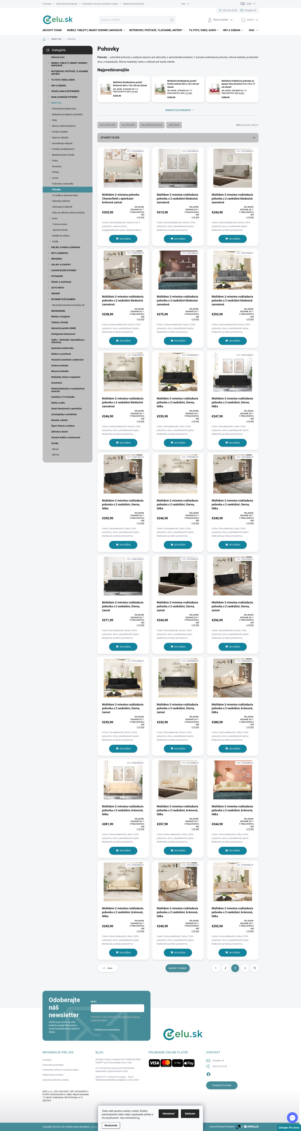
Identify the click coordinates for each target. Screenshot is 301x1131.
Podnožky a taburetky (62, 183)
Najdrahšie (128, 125)
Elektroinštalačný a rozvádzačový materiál (67, 390)
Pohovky (56, 189)
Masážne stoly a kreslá (63, 155)
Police (55, 160)
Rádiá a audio (58, 402)
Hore (110, 968)
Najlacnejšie (107, 125)
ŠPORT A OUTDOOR (61, 282)
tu (138, 1117)
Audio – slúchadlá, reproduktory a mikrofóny (68, 341)
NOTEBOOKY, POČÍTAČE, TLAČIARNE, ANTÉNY (69, 72)
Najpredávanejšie (151, 125)
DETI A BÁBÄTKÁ (59, 253)
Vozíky (55, 241)
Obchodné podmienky (66, 4)
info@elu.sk (218, 1060)
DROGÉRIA (56, 259)
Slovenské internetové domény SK (68, 305)
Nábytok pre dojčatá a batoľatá (67, 114)
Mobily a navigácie (60, 316)
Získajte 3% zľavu (289, 1127)
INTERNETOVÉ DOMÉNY (63, 299)
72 (254, 968)
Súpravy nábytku (60, 137)
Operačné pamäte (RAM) (63, 328)
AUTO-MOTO (57, 287)
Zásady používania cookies (55, 1080)
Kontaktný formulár (221, 1085)
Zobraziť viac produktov (178, 110)
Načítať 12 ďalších (178, 968)
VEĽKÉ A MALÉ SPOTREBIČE (65, 91)
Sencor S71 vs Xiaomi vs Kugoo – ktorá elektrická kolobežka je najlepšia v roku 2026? (117, 1078)
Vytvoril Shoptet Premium (222, 1126)
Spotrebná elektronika (62, 348)
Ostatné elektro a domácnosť (65, 437)
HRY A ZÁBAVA (58, 85)
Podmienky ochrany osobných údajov (100, 4)
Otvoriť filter (109, 137)
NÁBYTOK (56, 103)
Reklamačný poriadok (133, 4)
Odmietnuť (168, 1113)
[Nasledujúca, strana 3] (245, 968)
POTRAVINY (57, 276)
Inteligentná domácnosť (63, 334)
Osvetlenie (56, 383)
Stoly (54, 120)
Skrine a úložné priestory (64, 126)
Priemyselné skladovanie (64, 108)
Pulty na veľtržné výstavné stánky (68, 212)
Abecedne (174, 125)
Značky (54, 443)
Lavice (55, 178)
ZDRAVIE (55, 293)
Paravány (56, 166)
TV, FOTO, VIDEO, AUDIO (63, 80)
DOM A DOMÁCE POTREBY (64, 97)
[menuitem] (53, 30)
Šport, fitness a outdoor (63, 426)
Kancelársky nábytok (62, 143)
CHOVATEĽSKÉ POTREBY (64, 270)
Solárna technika (59, 365)
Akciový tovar (58, 57)
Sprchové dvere (60, 230)
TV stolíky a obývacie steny (65, 195)
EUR (249, 3)
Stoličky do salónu (61, 235)
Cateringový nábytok (62, 207)
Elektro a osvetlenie (61, 354)
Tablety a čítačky (59, 322)
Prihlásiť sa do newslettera (107, 1029)
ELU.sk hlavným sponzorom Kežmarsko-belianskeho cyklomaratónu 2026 (115, 1069)
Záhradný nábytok (61, 201)
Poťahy (55, 172)
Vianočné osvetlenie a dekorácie (67, 359)
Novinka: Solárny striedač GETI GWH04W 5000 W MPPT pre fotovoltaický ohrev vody (118, 1061)
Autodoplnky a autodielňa (64, 414)
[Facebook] (208, 1073)
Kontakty (46, 4)
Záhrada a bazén (59, 431)
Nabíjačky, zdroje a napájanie (65, 377)
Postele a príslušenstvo (63, 149)
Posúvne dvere (60, 224)
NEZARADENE (58, 311)
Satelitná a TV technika (63, 397)
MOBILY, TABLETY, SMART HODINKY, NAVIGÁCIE (69, 64)
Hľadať (171, 20)
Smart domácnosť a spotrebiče (66, 408)
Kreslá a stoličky (60, 131)
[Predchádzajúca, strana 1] (225, 968)
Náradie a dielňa (59, 420)
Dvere (55, 218)
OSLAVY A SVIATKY (61, 264)
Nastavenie (111, 1125)
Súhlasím (190, 1113)
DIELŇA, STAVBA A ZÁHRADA (65, 247)
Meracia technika (60, 371)
